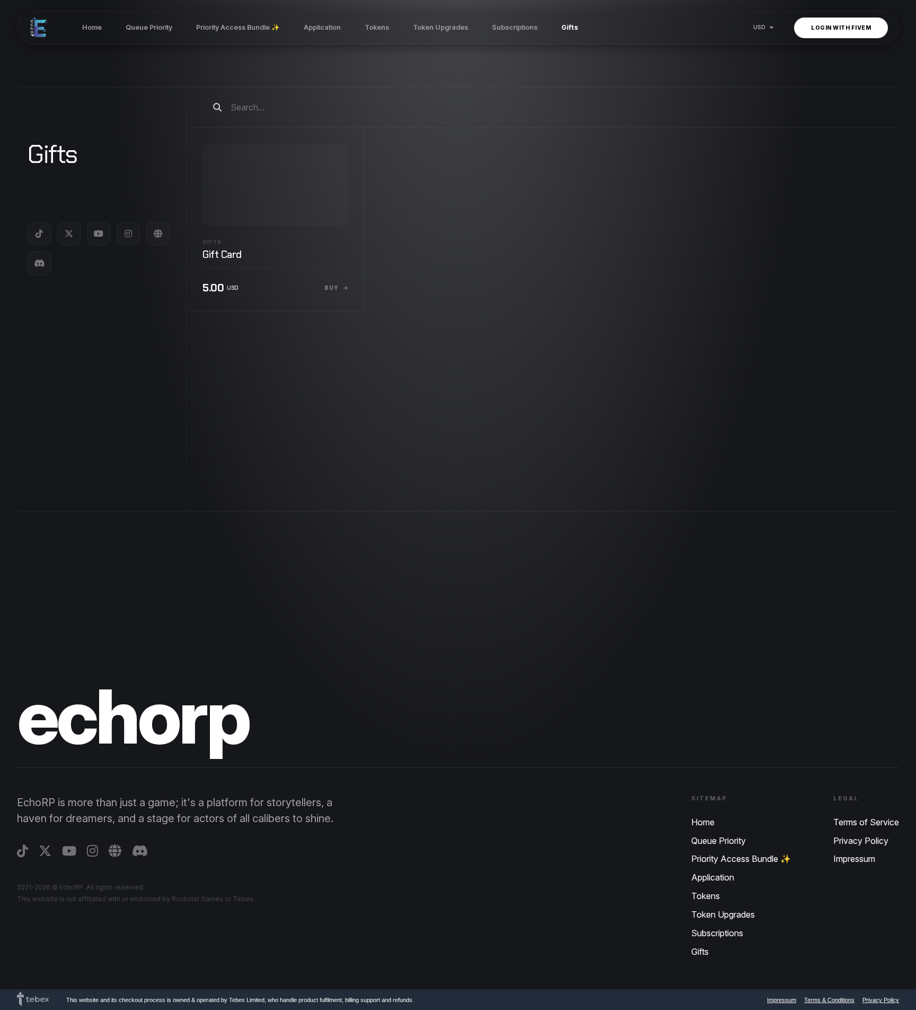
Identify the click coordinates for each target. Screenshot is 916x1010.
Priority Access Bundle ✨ (238, 27)
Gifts (569, 27)
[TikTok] (39, 233)
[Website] (158, 233)
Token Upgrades (440, 27)
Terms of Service (866, 822)
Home (92, 27)
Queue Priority (149, 27)
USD (759, 27)
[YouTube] (98, 233)
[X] (69, 233)
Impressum (854, 858)
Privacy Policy (860, 840)
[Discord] (39, 263)
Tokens (377, 27)
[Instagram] (128, 233)
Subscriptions (515, 27)
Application (322, 27)
